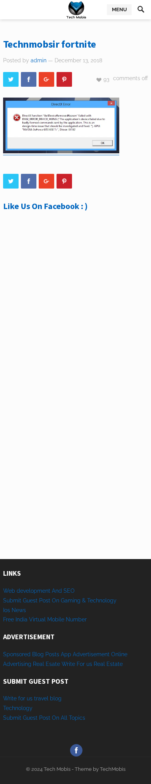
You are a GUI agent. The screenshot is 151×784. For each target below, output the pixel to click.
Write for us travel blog (32, 698)
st (35, 718)
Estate (114, 664)
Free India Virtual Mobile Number (45, 619)
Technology (18, 708)
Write (68, 664)
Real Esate (47, 664)
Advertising (17, 664)
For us (84, 664)
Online (119, 654)
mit (17, 718)
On (55, 718)
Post (44, 718)
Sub (8, 718)
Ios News (14, 610)
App (67, 654)
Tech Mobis (56, 769)
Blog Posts (45, 654)
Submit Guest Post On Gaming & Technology (60, 600)
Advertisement (91, 654)
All (64, 718)
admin (38, 60)
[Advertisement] (75, 311)
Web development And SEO (39, 591)
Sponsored (17, 654)
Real (99, 664)
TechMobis (112, 769)
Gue (28, 718)
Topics (77, 718)
